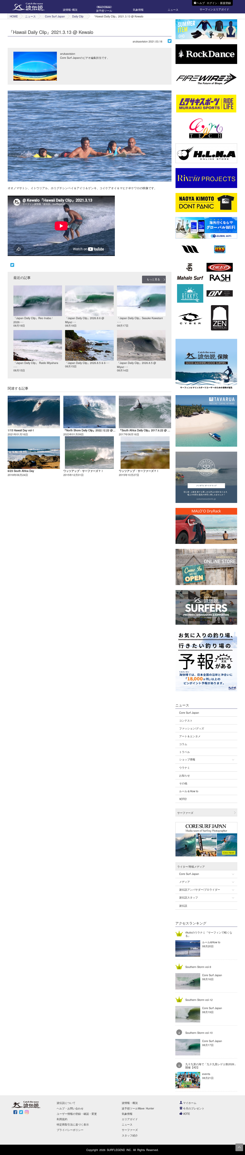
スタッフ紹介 (130, 1135)
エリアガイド (130, 1119)
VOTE (186, 1114)
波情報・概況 (130, 1103)
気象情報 (127, 1114)
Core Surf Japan (55, 16)
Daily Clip (77, 16)
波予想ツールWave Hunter (138, 1108)
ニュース (30, 16)
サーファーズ (130, 1130)
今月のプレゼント (193, 1108)
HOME (14, 16)
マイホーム (189, 1103)
